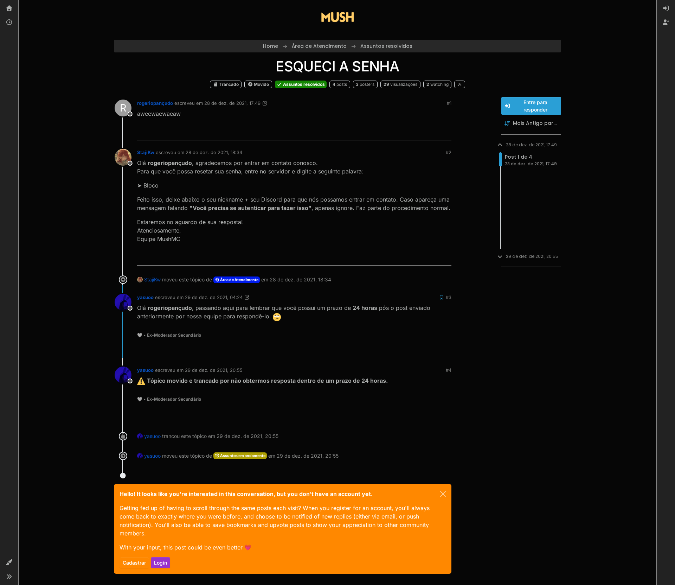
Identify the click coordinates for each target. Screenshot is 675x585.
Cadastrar (134, 563)
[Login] (666, 8)
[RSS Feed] (459, 84)
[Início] (9, 8)
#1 (449, 103)
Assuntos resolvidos (303, 84)
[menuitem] (666, 8)
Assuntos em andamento (242, 455)
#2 (448, 152)
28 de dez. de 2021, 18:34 (214, 152)
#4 (448, 370)
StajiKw (145, 152)
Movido (261, 84)
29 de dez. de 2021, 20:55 (214, 370)
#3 (448, 297)
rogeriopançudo (155, 103)
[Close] (443, 494)
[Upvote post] (420, 131)
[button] (9, 562)
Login (160, 563)
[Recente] (9, 22)
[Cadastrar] (666, 22)
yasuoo (145, 297)
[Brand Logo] (337, 16)
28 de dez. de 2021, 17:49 (232, 103)
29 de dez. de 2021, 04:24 (214, 297)
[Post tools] (445, 131)
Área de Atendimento (238, 280)
